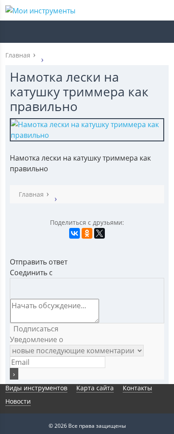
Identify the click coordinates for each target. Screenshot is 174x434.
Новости (18, 401)
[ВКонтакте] (74, 233)
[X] (99, 233)
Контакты (137, 388)
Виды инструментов (36, 388)
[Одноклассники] (87, 233)
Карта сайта (95, 388)
